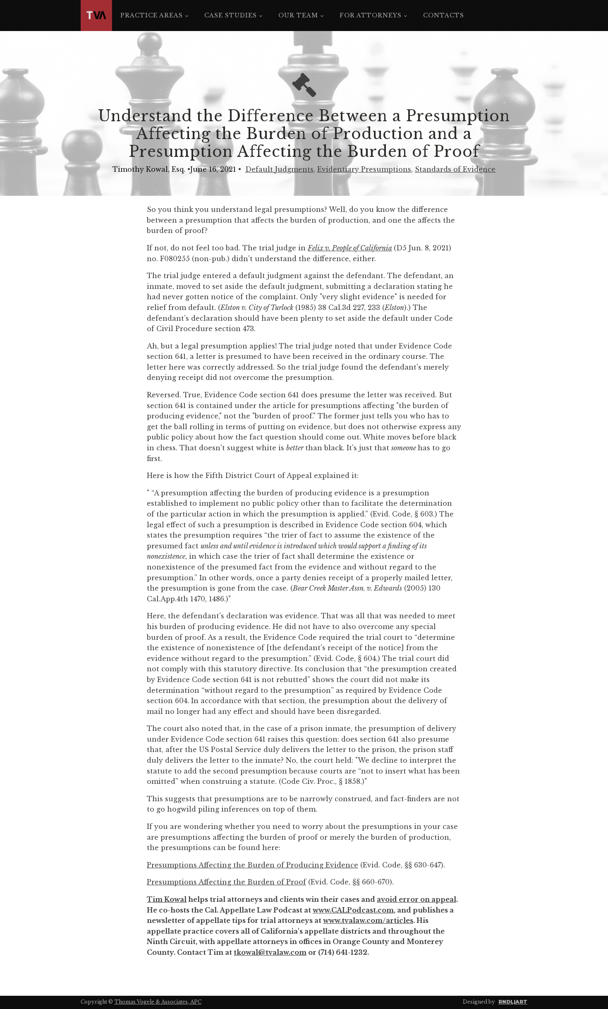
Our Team (298, 15)
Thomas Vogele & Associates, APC (157, 1002)
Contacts (443, 15)
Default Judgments (279, 169)
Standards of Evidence (455, 169)
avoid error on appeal (416, 899)
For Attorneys (371, 15)
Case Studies (230, 15)
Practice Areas (151, 15)
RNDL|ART (512, 1002)
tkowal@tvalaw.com (270, 952)
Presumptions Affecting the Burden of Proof (226, 882)
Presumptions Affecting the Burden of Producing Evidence (252, 865)
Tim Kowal (167, 899)
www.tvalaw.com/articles (368, 920)
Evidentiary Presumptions (364, 169)
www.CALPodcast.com (353, 910)
